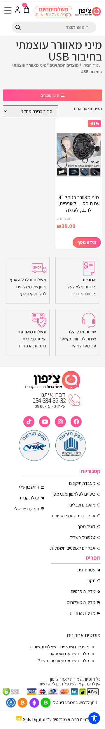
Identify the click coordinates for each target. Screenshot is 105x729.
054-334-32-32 (49, 400)
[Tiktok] (28, 421)
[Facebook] (76, 421)
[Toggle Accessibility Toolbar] (94, 718)
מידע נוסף (86, 242)
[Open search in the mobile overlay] (54, 27)
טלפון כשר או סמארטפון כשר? (63, 661)
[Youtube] (44, 421)
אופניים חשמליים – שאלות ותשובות (59, 647)
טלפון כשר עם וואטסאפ (69, 654)
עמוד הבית (92, 65)
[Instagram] (60, 421)
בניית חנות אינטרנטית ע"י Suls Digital (56, 719)
